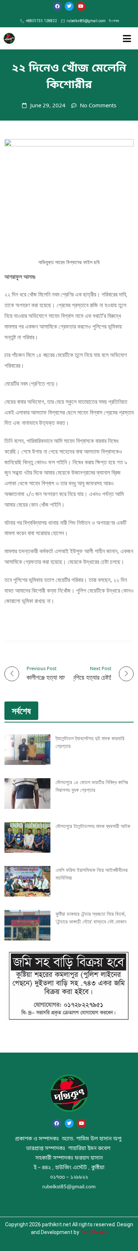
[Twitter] (69, 6)
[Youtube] (81, 6)
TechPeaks (93, 1232)
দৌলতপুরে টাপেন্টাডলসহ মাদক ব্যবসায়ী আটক (93, 825)
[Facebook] (57, 6)
